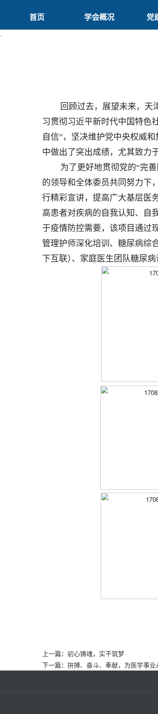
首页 (37, 16)
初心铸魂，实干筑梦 (95, 653)
